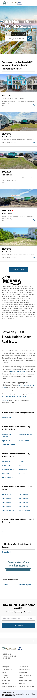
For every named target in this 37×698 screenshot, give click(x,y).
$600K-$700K (23, 502)
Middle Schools (24, 441)
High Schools (6, 441)
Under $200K (6, 494)
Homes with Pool (7, 477)
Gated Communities (25, 675)
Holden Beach (6, 552)
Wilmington (5, 666)
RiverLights (5, 675)
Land (20, 465)
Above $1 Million (24, 510)
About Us (5, 585)
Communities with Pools (26, 686)
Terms (27, 694)
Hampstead (5, 683)
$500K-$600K (6, 502)
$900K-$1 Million (8, 510)
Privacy (33, 694)
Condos (21, 461)
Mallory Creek (6, 680)
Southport (5, 678)
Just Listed (22, 473)
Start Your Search (18, 269)
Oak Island (22, 678)
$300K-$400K (6, 498)
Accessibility (20, 694)
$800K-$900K (23, 506)
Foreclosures (23, 469)
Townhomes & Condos (25, 680)
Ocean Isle (22, 683)
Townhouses (6, 465)
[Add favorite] (34, 104)
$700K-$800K (6, 506)
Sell (23, 34)
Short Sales (5, 473)
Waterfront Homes (8, 469)
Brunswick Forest (7, 669)
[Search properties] (29, 38)
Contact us (5, 400)
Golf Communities (24, 669)
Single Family (6, 461)
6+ (19, 535)
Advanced (15, 34)
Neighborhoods (7, 417)
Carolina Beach (23, 666)
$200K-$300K (23, 494)
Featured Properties (25, 585)
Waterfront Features (25, 434)
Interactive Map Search (18, 371)
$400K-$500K (23, 498)
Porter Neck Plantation (9, 686)
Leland (4, 672)
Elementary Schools (8, 445)
